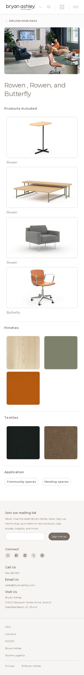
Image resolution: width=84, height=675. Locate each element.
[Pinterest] (42, 555)
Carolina (10, 634)
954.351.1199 (12, 573)
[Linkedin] (25, 555)
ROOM (9, 641)
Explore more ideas (23, 20)
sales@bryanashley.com (20, 585)
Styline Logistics (15, 655)
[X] (33, 555)
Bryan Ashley (13, 648)
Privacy (10, 665)
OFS (8, 626)
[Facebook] (16, 555)
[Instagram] (7, 555)
